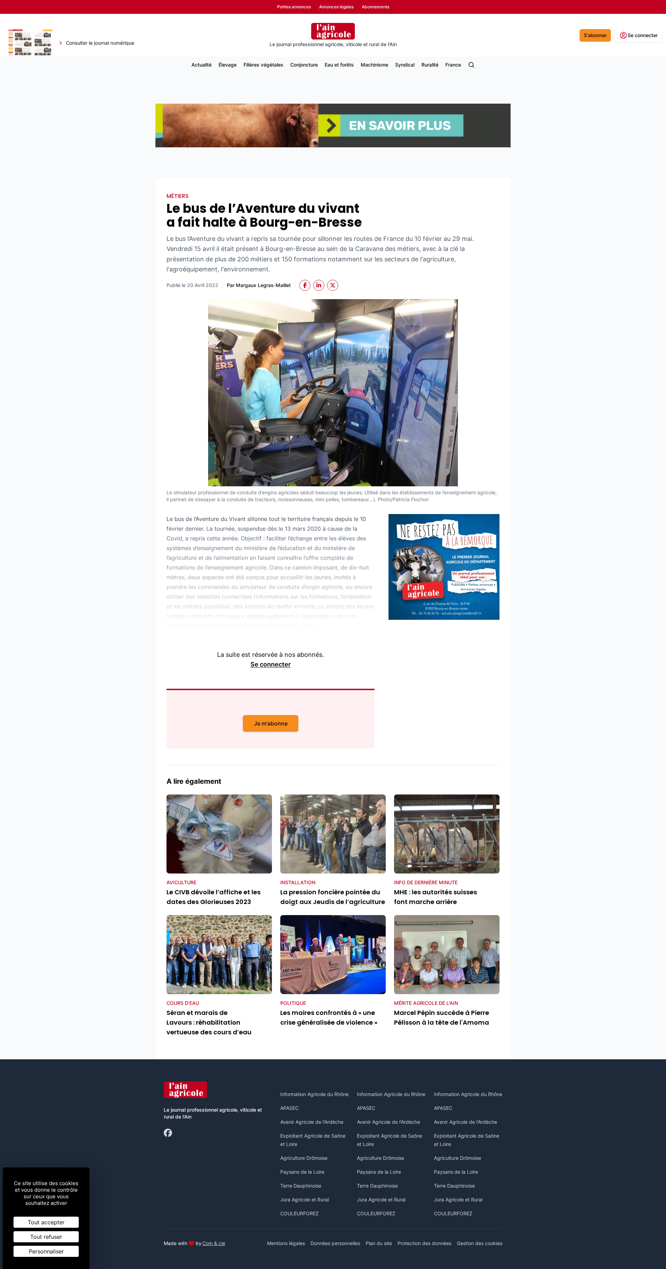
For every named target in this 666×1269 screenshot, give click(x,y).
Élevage (228, 65)
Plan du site (379, 1243)
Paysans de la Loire (302, 1172)
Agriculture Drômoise (303, 1158)
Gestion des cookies (479, 1243)
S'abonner (595, 35)
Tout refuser (46, 1236)
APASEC (289, 1108)
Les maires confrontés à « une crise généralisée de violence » (328, 1017)
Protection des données (424, 1243)
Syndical (405, 65)
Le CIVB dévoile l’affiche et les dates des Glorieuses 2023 (213, 897)
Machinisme (374, 65)
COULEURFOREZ (299, 1213)
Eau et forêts (339, 65)
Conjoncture (304, 65)
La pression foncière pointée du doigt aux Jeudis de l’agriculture (332, 897)
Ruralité (429, 65)
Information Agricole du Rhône (314, 1094)
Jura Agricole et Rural (304, 1199)
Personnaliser (46, 1251)
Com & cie (213, 1243)
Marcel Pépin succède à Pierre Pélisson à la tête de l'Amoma (441, 1017)
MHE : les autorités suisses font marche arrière (435, 897)
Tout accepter (46, 1222)
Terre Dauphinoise (300, 1186)
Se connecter (270, 664)
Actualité (201, 65)
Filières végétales (263, 65)
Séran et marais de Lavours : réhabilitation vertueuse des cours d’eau (208, 1022)
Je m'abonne (271, 723)
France (453, 65)
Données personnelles (335, 1243)
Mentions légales (286, 1243)
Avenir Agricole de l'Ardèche (311, 1122)
